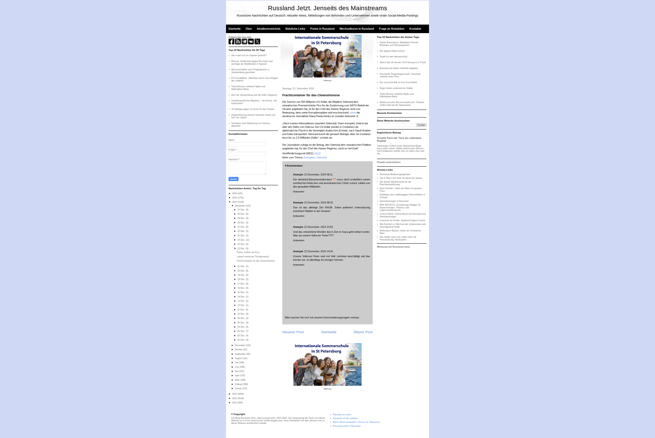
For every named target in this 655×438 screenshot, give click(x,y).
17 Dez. (241, 283)
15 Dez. (241, 292)
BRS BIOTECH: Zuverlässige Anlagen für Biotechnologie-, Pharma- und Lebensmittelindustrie (400, 207)
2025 (235, 197)
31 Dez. (241, 209)
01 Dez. (241, 340)
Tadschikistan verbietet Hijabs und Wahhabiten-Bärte (248, 87)
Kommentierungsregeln (337, 317)
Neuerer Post (293, 332)
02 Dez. (241, 335)
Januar (238, 388)
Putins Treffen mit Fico (248, 252)
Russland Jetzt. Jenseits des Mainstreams (327, 8)
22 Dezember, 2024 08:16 (318, 202)
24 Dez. (241, 240)
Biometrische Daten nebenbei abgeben (399, 68)
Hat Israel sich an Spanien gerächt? (249, 55)
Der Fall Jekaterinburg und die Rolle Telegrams (254, 95)
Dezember (240, 205)
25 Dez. (241, 235)
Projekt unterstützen (389, 162)
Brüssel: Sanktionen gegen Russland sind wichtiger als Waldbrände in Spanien (252, 62)
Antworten (298, 191)
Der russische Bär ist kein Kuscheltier (398, 82)
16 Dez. (241, 288)
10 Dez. (241, 314)
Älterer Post (363, 332)
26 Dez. (241, 231)
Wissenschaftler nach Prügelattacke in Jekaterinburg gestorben (250, 71)
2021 (235, 402)
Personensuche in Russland (346, 426)
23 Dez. (241, 244)
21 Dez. (241, 266)
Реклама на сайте (342, 414)
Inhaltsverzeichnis (268, 28)
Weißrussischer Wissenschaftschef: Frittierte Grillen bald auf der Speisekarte (402, 103)
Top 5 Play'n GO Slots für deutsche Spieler (401, 178)
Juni (237, 367)
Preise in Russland (322, 28)
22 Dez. (241, 248)
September (240, 354)
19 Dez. (241, 275)
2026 (235, 193)
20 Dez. (241, 270)
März (238, 380)
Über (249, 28)
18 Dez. (241, 279)
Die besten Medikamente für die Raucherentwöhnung (395, 183)
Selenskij (321, 157)
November (240, 345)
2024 (235, 202)
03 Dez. (241, 331)
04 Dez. (241, 327)
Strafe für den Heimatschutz (393, 56)
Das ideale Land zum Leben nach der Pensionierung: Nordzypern (398, 238)
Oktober (239, 349)
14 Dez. (241, 296)
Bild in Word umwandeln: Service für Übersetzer (356, 422)
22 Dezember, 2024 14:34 (318, 251)
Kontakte (415, 28)
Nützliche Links (295, 28)
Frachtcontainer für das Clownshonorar (256, 261)
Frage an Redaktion (391, 28)
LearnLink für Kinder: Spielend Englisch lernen (402, 220)
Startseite (234, 28)
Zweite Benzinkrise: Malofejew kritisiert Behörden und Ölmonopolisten (399, 43)
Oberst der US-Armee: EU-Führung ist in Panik (403, 62)
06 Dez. (241, 318)
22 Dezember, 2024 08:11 (318, 174)
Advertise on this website (345, 418)
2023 (235, 394)
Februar (239, 384)
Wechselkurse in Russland (356, 28)
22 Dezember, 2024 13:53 (318, 226)
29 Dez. (241, 218)
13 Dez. (241, 301)
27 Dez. (241, 227)
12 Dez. (241, 305)
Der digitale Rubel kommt (392, 51)
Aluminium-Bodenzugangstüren (395, 174)
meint (353, 112)
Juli (237, 362)
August (239, 358)
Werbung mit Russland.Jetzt (393, 246)
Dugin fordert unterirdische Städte (396, 88)
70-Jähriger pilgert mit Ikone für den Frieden (252, 109)
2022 (235, 398)
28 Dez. (241, 222)
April (237, 375)
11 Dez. (241, 309)
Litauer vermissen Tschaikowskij (253, 256)
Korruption (309, 157)
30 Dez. (241, 214)
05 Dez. (241, 322)
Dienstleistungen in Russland (394, 201)
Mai (237, 371)
